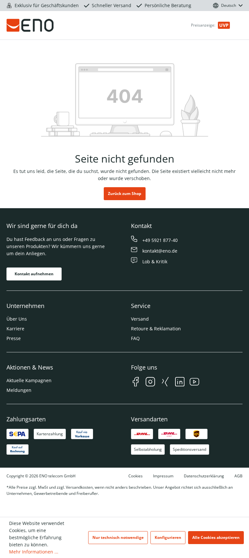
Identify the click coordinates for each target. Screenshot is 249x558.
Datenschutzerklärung (204, 476)
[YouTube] (194, 382)
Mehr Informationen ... (33, 552)
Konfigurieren (168, 537)
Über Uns (16, 319)
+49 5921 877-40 (160, 240)
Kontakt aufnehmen (34, 274)
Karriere (15, 328)
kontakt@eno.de (159, 251)
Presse (13, 338)
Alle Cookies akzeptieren (216, 537)
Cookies (135, 476)
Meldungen (18, 390)
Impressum (163, 476)
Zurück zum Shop (124, 193)
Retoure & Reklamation (156, 328)
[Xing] (165, 382)
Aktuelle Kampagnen (29, 380)
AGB (238, 476)
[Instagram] (150, 382)
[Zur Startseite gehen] (44, 25)
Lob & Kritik (154, 261)
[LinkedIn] (179, 382)
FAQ (135, 338)
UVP (224, 25)
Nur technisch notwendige (118, 537)
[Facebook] (135, 382)
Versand (140, 319)
